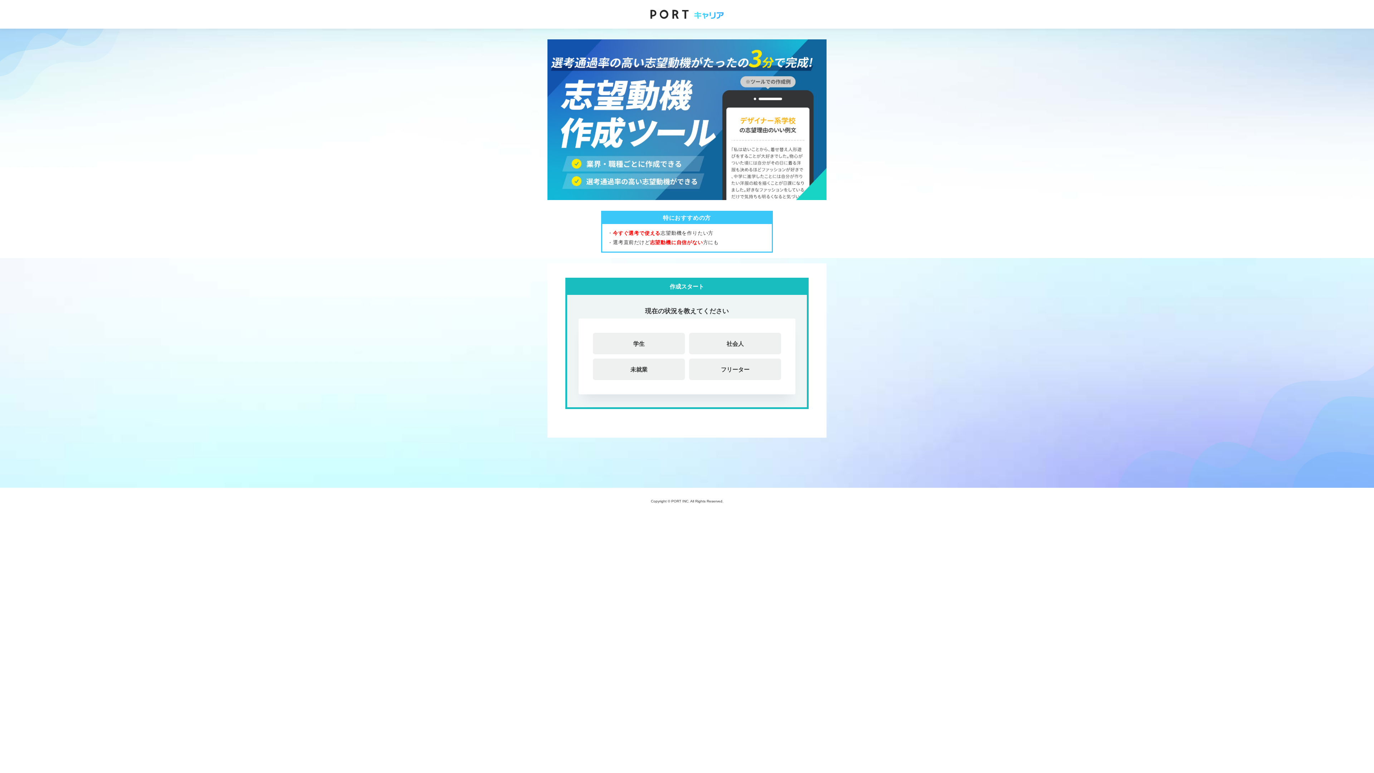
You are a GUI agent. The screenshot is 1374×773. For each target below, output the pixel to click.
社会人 (735, 343)
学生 (639, 343)
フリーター (735, 369)
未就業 (639, 369)
